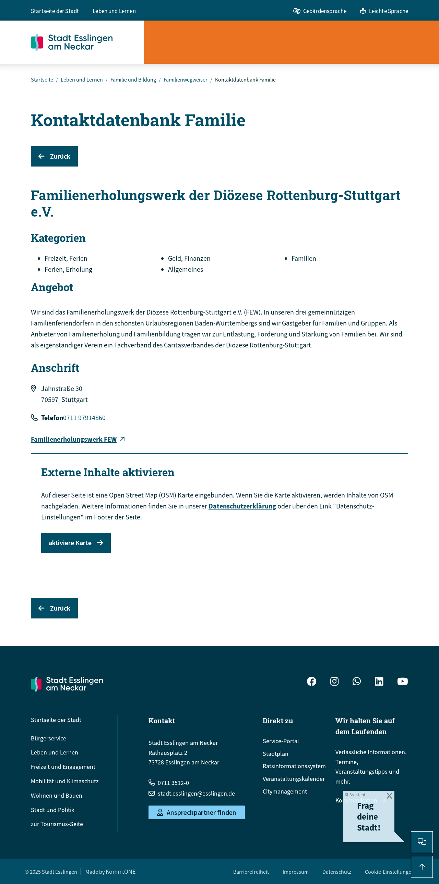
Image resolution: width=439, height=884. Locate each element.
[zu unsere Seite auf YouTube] (402, 682)
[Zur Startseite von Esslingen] (87, 42)
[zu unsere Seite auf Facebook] (312, 682)
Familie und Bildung (133, 79)
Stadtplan (275, 754)
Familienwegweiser (185, 79)
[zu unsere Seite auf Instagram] (334, 682)
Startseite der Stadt (55, 11)
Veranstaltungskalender (294, 779)
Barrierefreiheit (251, 871)
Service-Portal (281, 741)
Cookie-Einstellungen (389, 871)
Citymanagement (285, 791)
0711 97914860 (84, 417)
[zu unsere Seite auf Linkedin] (379, 682)
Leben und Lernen (114, 11)
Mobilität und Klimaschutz (65, 781)
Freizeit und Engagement (63, 767)
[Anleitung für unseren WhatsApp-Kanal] (357, 682)
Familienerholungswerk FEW (74, 439)
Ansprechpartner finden (201, 812)
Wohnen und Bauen (56, 795)
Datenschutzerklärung (242, 506)
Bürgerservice (48, 738)
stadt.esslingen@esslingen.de (196, 793)
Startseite (42, 79)
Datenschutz (336, 871)
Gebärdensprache (324, 11)
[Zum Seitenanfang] (422, 867)
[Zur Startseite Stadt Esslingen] (67, 684)
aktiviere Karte (70, 542)
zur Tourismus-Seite (57, 824)
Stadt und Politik (52, 810)
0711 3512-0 (173, 783)
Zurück (60, 156)
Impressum (296, 871)
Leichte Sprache (388, 11)
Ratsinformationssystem (294, 766)
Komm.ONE (120, 871)
